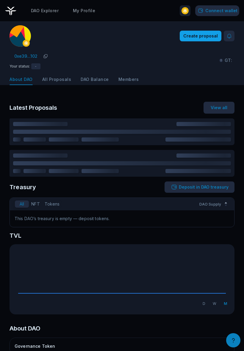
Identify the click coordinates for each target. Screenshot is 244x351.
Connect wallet (221, 10)
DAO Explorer (45, 10)
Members (128, 79)
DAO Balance (95, 79)
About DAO (21, 79)
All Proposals (56, 79)
